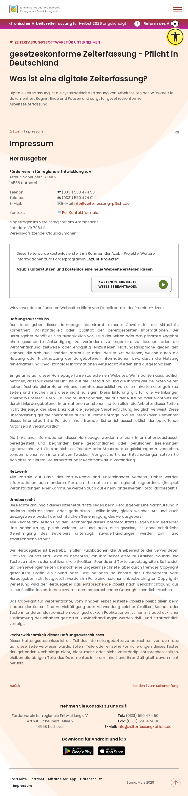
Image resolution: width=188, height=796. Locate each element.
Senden (139, 685)
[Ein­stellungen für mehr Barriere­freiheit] (175, 37)
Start (17, 132)
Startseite (18, 779)
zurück (14, 685)
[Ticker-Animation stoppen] (175, 23)
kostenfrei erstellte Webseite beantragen (117, 284)
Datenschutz (91, 779)
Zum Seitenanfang (163, 685)
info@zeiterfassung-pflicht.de (102, 203)
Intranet (37, 779)
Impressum (22, 785)
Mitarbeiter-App (62, 779)
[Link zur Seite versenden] (177, 132)
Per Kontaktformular (81, 212)
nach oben (175, 782)
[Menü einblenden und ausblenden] (178, 9)
